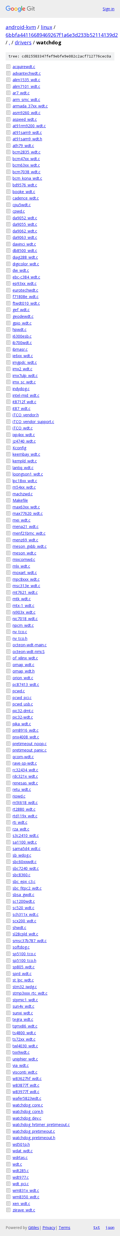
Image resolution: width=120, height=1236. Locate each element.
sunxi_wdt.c (23, 1013)
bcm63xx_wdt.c (26, 165)
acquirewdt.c (24, 66)
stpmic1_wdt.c (25, 999)
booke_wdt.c (24, 191)
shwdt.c (19, 927)
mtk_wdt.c (22, 598)
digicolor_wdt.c (26, 264)
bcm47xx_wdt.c (26, 158)
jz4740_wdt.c (24, 441)
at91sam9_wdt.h (27, 138)
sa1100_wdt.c (25, 842)
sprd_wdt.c (22, 973)
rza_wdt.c (21, 829)
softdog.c (21, 947)
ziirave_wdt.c (24, 1210)
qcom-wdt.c (23, 756)
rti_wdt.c (20, 822)
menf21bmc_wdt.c (29, 533)
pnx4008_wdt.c (26, 737)
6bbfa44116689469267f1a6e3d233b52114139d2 (62, 35)
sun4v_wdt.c (23, 1006)
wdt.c (17, 1164)
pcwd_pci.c (22, 697)
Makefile (20, 500)
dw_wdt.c (21, 270)
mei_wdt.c (21, 520)
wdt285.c (21, 1170)
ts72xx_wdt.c (24, 1039)
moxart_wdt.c (25, 572)
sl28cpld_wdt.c (25, 934)
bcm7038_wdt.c (26, 171)
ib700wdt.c (22, 342)
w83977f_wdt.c (26, 1091)
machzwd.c (23, 493)
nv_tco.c (20, 631)
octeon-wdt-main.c (30, 644)
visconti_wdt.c (25, 1072)
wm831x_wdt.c (26, 1190)
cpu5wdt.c (22, 204)
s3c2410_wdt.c (26, 835)
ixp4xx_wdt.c (24, 434)
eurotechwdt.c (25, 290)
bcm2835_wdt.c (26, 152)
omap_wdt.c (23, 664)
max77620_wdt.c (28, 513)
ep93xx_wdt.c (25, 283)
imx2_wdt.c (22, 368)
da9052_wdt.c (25, 217)
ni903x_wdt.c (24, 612)
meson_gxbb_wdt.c (30, 546)
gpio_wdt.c (22, 323)
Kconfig (19, 447)
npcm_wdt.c (23, 625)
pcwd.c (19, 690)
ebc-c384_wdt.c (26, 277)
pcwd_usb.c (23, 704)
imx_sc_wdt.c (24, 382)
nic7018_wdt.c (25, 618)
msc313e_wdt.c (26, 585)
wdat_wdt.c (23, 1150)
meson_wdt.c (24, 553)
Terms (64, 1227)
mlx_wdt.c (21, 566)
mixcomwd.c (24, 559)
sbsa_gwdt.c (23, 894)
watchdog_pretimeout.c (34, 1131)
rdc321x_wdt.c (25, 776)
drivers (23, 42)
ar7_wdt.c (21, 92)
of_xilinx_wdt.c (25, 658)
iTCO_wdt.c (23, 428)
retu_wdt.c (22, 789)
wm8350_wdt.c (26, 1196)
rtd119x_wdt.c (25, 816)
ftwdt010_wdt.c (26, 303)
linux (46, 27)
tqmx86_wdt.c (25, 1026)
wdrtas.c (20, 1157)
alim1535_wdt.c (26, 79)
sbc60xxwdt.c (25, 861)
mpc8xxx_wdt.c (26, 579)
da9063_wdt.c (25, 237)
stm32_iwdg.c (25, 986)
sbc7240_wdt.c (26, 868)
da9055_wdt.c (25, 224)
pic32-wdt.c (23, 717)
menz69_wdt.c (25, 540)
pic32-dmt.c (23, 710)
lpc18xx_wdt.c (25, 480)
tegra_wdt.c (23, 1019)
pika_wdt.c (22, 723)
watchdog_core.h (28, 1111)
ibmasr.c (20, 349)
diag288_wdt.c (25, 257)
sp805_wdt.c (24, 966)
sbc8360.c (21, 874)
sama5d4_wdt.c (26, 848)
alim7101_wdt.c (26, 86)
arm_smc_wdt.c (26, 99)
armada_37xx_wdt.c (30, 106)
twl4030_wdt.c (25, 1045)
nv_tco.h (20, 638)
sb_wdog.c (22, 855)
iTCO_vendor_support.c (33, 421)
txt (96, 1227)
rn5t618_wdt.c (25, 802)
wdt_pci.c (21, 1183)
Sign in (108, 8)
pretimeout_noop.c (30, 743)
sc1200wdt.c (24, 901)
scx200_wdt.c (24, 920)
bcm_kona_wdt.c (27, 178)
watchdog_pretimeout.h (34, 1137)
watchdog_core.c (28, 1105)
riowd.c (19, 796)
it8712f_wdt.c (24, 401)
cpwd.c (19, 211)
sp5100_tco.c (24, 953)
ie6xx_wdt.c (23, 355)
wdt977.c (21, 1177)
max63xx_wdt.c (26, 507)
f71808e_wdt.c (26, 296)
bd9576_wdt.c (25, 185)
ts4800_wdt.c (24, 1032)
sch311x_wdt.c (26, 914)
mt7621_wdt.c (25, 592)
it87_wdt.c (21, 408)
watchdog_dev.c (27, 1118)
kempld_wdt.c (25, 461)
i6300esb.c (22, 336)
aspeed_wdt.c (25, 119)
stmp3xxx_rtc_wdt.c (30, 993)
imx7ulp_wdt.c (25, 375)
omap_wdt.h (24, 671)
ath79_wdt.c (23, 145)
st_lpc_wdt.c (23, 980)
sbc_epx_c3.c (24, 881)
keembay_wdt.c (26, 454)
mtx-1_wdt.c (23, 605)
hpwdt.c (20, 329)
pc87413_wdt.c (26, 684)
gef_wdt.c (21, 309)
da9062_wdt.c (25, 231)
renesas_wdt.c (25, 783)
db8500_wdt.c (25, 250)
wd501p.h (21, 1144)
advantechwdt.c (27, 73)
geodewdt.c (23, 316)
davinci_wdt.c (24, 244)
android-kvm (21, 27)
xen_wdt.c (21, 1203)
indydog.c (21, 388)
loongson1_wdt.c (28, 474)
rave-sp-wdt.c (25, 763)
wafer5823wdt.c (27, 1098)
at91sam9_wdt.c (27, 132)
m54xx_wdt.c (24, 487)
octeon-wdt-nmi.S (29, 651)
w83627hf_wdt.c (27, 1078)
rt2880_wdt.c (24, 809)
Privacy (48, 1227)
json (109, 1227)
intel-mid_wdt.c (26, 395)
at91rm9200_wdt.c (29, 125)
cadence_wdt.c (26, 198)
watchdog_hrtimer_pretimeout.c (41, 1124)
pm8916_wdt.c (26, 730)
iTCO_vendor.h (26, 414)
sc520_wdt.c (23, 907)
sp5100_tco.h (24, 960)
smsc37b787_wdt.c (30, 940)
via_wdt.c (21, 1065)
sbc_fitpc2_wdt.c (27, 888)
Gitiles (33, 1227)
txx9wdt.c (21, 1052)
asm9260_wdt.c (26, 112)
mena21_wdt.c (26, 526)
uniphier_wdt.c (25, 1059)
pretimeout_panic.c (30, 750)
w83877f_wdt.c (26, 1085)
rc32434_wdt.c (25, 769)
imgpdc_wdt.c (25, 362)
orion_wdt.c (23, 677)
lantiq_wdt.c (23, 467)
